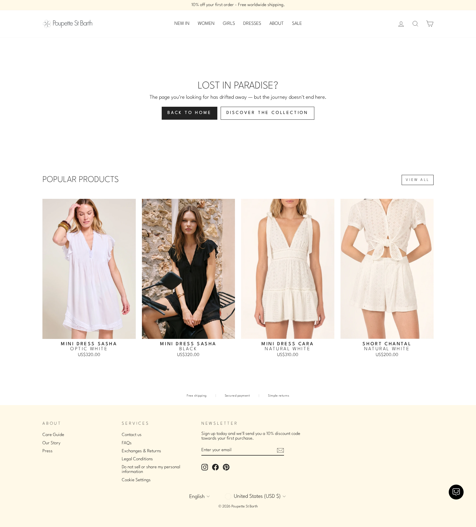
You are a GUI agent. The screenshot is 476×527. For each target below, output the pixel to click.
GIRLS (229, 23)
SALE (297, 23)
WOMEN (206, 23)
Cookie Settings (136, 480)
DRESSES (252, 23)
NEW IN (182, 23)
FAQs (127, 443)
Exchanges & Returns (141, 451)
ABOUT (276, 23)
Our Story (51, 443)
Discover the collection (267, 113)
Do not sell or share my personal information (151, 469)
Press (47, 451)
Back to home (189, 113)
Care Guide (53, 435)
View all (417, 180)
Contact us (132, 435)
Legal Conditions (137, 459)
